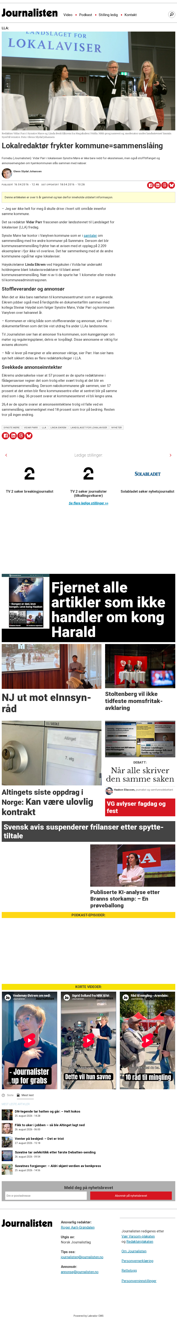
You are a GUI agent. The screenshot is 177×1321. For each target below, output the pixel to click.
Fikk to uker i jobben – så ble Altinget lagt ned (50, 1125)
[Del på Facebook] (150, 185)
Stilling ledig (108, 15)
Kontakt (130, 15)
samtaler (90, 235)
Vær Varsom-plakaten (138, 1236)
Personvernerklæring (137, 1261)
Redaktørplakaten (139, 1241)
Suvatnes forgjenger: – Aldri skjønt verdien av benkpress (58, 1166)
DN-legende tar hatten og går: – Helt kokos (47, 1111)
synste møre (12, 427)
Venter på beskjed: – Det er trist (39, 1139)
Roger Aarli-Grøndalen (78, 1227)
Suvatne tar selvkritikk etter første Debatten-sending (55, 1152)
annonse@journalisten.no (80, 1272)
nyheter (116, 427)
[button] (6, 455)
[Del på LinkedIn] (157, 185)
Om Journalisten (134, 1251)
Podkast (85, 15)
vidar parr (31, 427)
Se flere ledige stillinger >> (88, 503)
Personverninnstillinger (139, 1281)
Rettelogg (129, 1270)
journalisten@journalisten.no (82, 1257)
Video (67, 15)
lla (44, 427)
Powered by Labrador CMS (89, 1315)
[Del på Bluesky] (171, 185)
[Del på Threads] (164, 185)
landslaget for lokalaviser (89, 427)
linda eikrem (58, 427)
